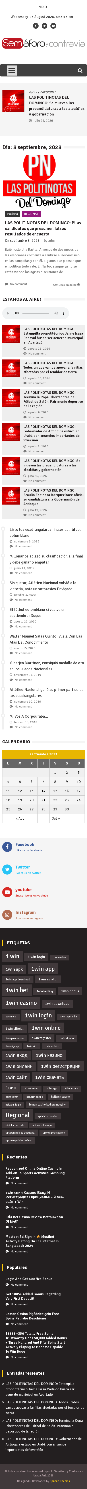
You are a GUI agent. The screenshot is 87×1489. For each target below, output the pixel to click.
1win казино (49, 1055)
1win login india (68, 1016)
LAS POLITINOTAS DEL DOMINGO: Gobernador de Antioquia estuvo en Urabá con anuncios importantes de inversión (51, 433)
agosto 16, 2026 (39, 378)
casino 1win (12, 1096)
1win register (41, 1038)
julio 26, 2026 (43, 121)
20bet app (51, 1088)
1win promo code (15, 1038)
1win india (11, 1016)
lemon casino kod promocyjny (47, 1104)
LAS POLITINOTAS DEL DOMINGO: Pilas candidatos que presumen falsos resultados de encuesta (43, 228)
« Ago (20, 818)
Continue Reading (65, 285)
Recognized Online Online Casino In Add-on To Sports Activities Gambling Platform (35, 1173)
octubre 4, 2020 (25, 595)
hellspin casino (60, 1097)
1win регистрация (61, 1066)
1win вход (16, 1055)
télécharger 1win (15, 1125)
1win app (43, 969)
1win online (46, 1027)
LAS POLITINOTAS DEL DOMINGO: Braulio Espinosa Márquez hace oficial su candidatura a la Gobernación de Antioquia (53, 497)
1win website (52, 1046)
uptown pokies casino (54, 1132)
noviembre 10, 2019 (27, 701)
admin (52, 240)
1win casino (21, 1003)
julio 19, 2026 (37, 510)
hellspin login (13, 1104)
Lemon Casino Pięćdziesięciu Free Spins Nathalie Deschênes (32, 1316)
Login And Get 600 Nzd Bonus (29, 1279)
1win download (57, 1003)
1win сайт (16, 1077)
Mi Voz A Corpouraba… (29, 716)
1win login (38, 1015)
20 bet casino (31, 1088)
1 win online (59, 957)
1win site (32, 1046)
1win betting (45, 991)
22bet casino (71, 1088)
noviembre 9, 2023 (26, 541)
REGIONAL (49, 92)
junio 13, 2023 (24, 568)
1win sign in (66, 1038)
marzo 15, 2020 (24, 648)
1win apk (14, 969)
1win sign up (12, 1046)
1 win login (36, 957)
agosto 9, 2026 (38, 412)
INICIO (42, 7)
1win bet (17, 990)
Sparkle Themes (60, 1481)
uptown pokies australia (20, 1132)
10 (79, 781)
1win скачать (49, 1077)
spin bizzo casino (48, 1116)
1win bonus (70, 991)
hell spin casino (35, 1096)
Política (34, 92)
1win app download (18, 979)
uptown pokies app (42, 1125)
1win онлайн (19, 1066)
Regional (18, 1115)
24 (79, 800)
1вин (11, 1088)
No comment (18, 284)
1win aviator (48, 979)
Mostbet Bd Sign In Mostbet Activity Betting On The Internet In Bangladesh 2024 (32, 1241)
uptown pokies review (18, 1140)
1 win (12, 956)
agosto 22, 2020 (25, 621)
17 (79, 791)
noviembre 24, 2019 (27, 675)
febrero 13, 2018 (25, 722)
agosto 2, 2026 (38, 446)
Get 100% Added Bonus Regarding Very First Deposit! (33, 1296)
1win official (14, 1028)
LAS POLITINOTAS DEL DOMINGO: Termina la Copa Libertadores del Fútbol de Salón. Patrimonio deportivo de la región (53, 399)
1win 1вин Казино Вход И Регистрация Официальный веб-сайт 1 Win (35, 1197)
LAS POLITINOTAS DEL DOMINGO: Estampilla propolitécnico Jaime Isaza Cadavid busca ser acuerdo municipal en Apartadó (53, 336)
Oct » (56, 818)
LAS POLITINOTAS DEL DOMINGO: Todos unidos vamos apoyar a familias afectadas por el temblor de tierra (53, 367)
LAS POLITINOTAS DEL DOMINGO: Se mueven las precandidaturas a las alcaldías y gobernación (52, 465)
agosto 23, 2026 (39, 348)
